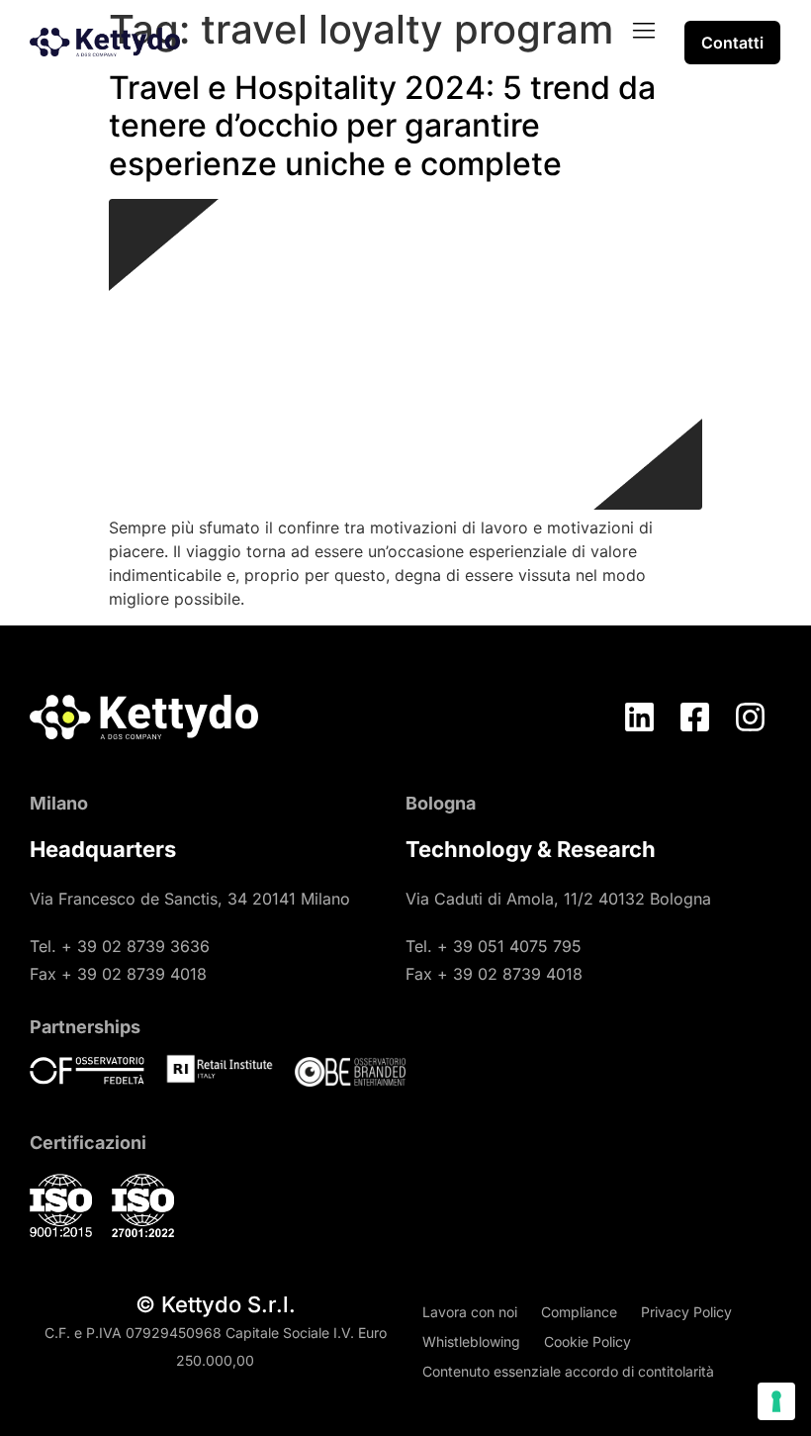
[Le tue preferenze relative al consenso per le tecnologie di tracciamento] (776, 1401)
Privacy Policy (686, 1311)
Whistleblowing (471, 1341)
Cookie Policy (587, 1341)
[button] (644, 31)
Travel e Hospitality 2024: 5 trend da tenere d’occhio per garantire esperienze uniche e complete (382, 125)
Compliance (579, 1311)
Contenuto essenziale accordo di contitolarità (568, 1371)
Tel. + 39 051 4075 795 (494, 946)
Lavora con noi (469, 1311)
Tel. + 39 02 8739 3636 (120, 946)
